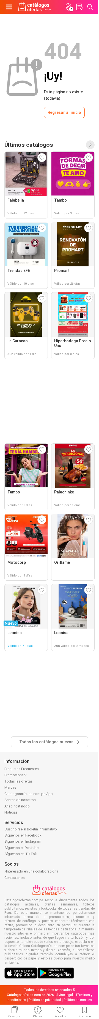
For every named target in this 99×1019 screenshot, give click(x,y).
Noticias (11, 812)
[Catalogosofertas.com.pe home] (34, 7)
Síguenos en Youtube (21, 848)
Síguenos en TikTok (20, 854)
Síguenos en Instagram (22, 841)
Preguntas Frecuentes (21, 769)
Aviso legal (64, 995)
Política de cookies (78, 1000)
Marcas (10, 787)
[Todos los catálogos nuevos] (90, 144)
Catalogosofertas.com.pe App (28, 794)
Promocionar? (15, 775)
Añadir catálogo (17, 806)
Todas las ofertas (18, 781)
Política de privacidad (45, 1000)
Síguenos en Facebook (23, 835)
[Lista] (79, 6)
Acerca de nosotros (20, 800)
